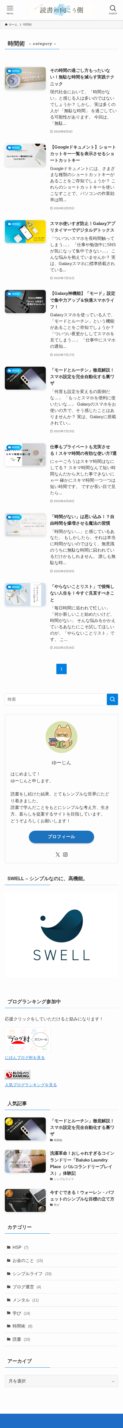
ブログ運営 (27, 1286)
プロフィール (61, 836)
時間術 (22, 1326)
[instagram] (65, 855)
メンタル (26, 1299)
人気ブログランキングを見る (31, 1085)
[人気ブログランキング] (17, 1077)
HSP (20, 1247)
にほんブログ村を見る (25, 1057)
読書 (21, 1339)
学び (21, 1313)
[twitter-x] (58, 855)
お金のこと (28, 1260)
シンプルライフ (32, 1273)
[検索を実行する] (112, 699)
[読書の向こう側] (61, 10)
